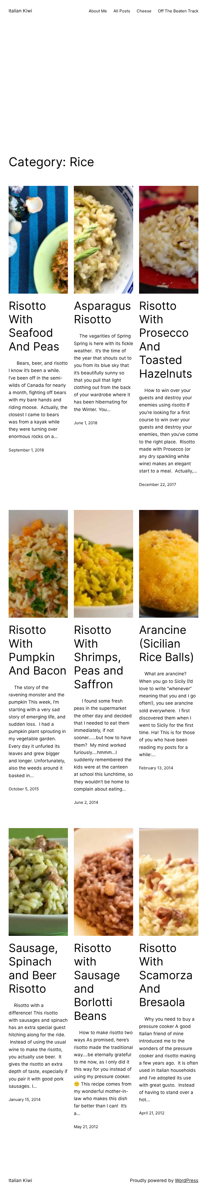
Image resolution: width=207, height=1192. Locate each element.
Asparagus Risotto (102, 312)
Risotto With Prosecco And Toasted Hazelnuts (165, 339)
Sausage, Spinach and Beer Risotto (33, 968)
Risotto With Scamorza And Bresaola (166, 975)
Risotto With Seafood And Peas (34, 326)
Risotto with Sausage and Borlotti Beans (97, 982)
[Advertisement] (103, 94)
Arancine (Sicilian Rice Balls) (166, 643)
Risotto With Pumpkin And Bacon (38, 650)
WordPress (186, 1180)
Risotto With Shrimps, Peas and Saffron (98, 657)
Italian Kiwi (20, 10)
